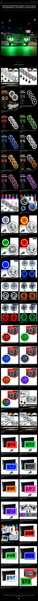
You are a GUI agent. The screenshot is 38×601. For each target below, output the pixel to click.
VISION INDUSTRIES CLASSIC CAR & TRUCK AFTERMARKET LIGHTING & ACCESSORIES (19, 6)
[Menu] (1, 1)
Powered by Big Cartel (19, 596)
